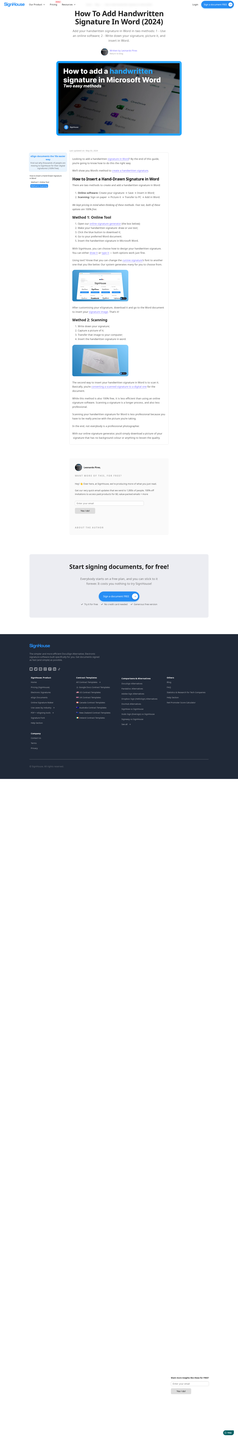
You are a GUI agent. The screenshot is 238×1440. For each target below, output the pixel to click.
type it (105, 252)
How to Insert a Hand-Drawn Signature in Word (46, 177)
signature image (98, 311)
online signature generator (105, 223)
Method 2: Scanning (39, 186)
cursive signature (132, 260)
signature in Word (118, 158)
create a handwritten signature (130, 170)
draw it (94, 252)
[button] (37, 4)
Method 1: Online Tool (40, 182)
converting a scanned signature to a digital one (119, 386)
